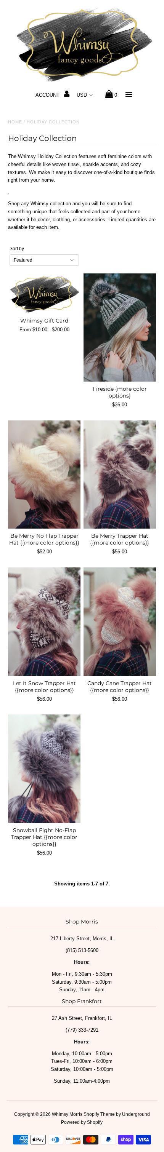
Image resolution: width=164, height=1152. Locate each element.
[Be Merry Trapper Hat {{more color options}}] (120, 474)
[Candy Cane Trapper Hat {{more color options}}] (120, 621)
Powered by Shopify (82, 1122)
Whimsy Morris (67, 1114)
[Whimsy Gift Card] (44, 293)
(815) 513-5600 (82, 950)
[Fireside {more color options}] (120, 327)
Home (15, 122)
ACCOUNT (48, 95)
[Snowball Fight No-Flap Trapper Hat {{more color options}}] (44, 768)
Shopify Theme (99, 1114)
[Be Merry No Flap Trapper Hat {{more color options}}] (44, 474)
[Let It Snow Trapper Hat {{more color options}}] (44, 621)
